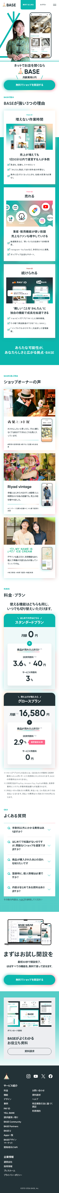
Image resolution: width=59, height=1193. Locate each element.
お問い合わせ (38, 1090)
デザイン (7, 1099)
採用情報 (8, 1166)
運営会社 (8, 1162)
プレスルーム (9, 1170)
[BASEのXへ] (43, 1076)
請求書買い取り (11, 1117)
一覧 (8, 1135)
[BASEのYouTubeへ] (36, 1076)
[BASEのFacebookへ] (51, 1076)
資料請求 (36, 1095)
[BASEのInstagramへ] (28, 1076)
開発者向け (11, 1147)
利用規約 (36, 1111)
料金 (6, 1090)
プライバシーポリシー (13, 1175)
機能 (6, 1095)
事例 (6, 1103)
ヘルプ (22, 899)
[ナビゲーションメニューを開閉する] (54, 4)
